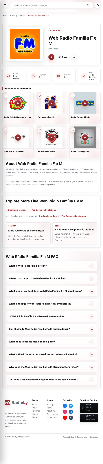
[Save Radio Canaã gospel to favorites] (73, 130)
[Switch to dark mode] (98, 5)
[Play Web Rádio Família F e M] (51, 57)
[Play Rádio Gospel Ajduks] (85, 103)
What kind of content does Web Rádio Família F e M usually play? (45, 291)
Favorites (36, 411)
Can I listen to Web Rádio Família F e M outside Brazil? (39, 329)
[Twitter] (71, 406)
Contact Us (51, 417)
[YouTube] (65, 418)
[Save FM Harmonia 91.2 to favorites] (39, 96)
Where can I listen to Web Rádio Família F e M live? (37, 278)
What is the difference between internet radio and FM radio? (43, 354)
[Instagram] (65, 412)
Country (13, 15)
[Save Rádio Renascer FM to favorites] (39, 130)
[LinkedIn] (71, 412)
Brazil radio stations (17, 210)
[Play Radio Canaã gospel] (85, 137)
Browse (35, 408)
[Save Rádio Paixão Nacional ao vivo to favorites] (6, 96)
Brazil (22, 15)
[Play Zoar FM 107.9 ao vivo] (18, 137)
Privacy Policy (68, 437)
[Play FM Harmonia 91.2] (51, 103)
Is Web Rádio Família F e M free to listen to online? (37, 316)
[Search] (88, 5)
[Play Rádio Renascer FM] (51, 137)
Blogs (34, 417)
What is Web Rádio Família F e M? (28, 265)
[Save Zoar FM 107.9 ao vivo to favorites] (6, 130)
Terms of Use (52, 414)
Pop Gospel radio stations (44, 210)
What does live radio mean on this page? (32, 341)
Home (5, 15)
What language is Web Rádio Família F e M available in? (40, 303)
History (35, 414)
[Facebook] (65, 406)
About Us (51, 411)
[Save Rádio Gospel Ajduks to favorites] (73, 96)
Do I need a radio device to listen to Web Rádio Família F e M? (43, 379)
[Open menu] (5, 5)
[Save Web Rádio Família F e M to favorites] (74, 57)
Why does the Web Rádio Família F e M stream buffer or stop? (44, 367)
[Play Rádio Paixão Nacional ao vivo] (18, 103)
